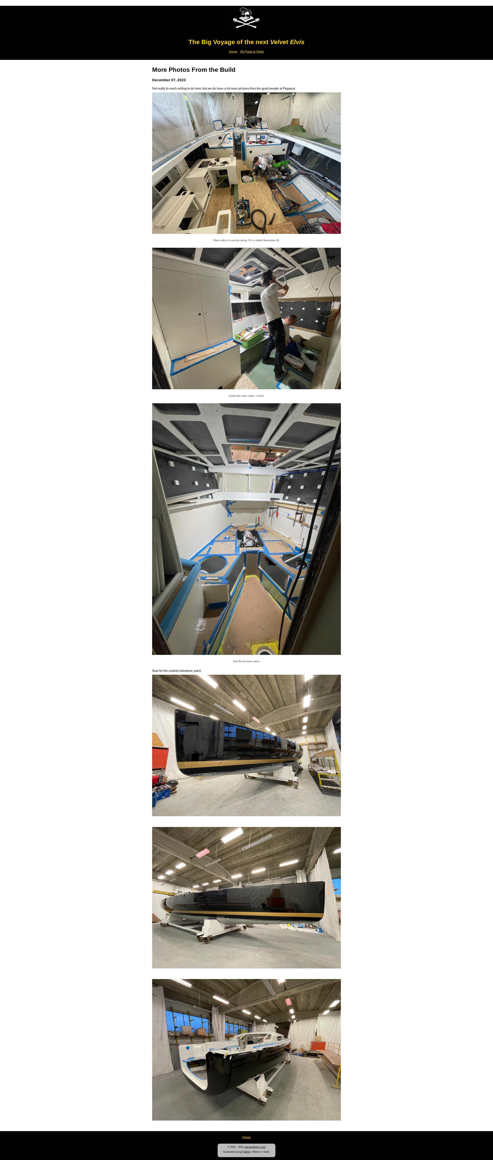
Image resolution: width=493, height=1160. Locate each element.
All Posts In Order (252, 51)
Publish (246, 1151)
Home (233, 51)
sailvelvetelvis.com (255, 1147)
